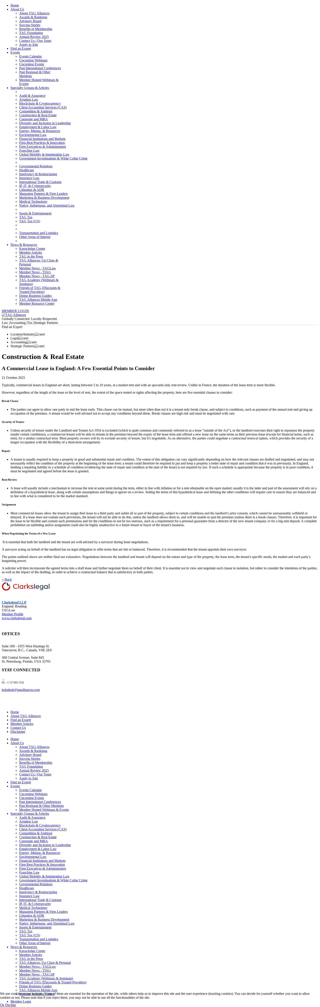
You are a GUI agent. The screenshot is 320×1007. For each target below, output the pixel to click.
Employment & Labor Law (38, 127)
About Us (17, 9)
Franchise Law (29, 150)
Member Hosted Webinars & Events (44, 809)
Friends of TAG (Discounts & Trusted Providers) (39, 290)
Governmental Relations (35, 166)
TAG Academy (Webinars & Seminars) (46, 978)
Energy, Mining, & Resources (39, 131)
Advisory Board (30, 21)
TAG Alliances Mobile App (38, 299)
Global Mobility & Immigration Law (44, 154)
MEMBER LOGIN (15, 311)
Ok (2, 1005)
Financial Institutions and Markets (42, 139)
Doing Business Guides (35, 296)
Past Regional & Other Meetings (41, 806)
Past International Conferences (40, 68)
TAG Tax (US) (29, 221)
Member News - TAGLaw (37, 268)
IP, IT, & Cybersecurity (35, 186)
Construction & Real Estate (38, 115)
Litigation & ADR (31, 190)
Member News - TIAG (35, 272)
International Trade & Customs (40, 182)
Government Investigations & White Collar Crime (53, 158)
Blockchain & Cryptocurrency (40, 103)
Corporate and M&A (33, 119)
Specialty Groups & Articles (29, 88)
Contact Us (18, 728)
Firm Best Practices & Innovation (42, 143)
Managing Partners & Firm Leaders (43, 194)
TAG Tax (25, 217)
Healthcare (26, 170)
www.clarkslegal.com (17, 618)
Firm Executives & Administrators (42, 146)
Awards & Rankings (33, 17)
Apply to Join (28, 44)
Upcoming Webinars (33, 60)
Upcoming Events (31, 64)
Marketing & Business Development (44, 197)
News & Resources (23, 245)
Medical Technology (33, 201)
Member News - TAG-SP (37, 276)
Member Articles (30, 252)
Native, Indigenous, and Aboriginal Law (47, 205)
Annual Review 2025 (34, 37)
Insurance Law (29, 178)
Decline (10, 1005)
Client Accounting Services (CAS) (43, 107)
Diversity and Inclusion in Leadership (45, 123)
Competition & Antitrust (35, 111)
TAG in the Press (31, 256)
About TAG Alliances (34, 13)
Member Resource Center (36, 303)
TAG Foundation (31, 33)
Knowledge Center (32, 248)
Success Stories (29, 25)
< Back (7, 579)
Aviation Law (28, 99)
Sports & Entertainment (35, 213)
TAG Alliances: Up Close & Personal (45, 962)
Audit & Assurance (32, 95)
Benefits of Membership (35, 29)
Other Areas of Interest (34, 237)
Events (15, 52)
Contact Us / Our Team (35, 41)
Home (14, 5)
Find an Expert (20, 48)
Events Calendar (30, 56)
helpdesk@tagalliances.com (21, 690)
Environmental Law (33, 135)
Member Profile (12, 614)
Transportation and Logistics (38, 233)
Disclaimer (17, 731)
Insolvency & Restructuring (38, 174)
